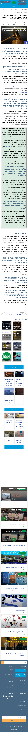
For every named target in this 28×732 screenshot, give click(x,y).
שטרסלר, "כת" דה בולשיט (20, 504)
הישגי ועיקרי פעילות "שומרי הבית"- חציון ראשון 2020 (15, 567)
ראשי (26, 9)
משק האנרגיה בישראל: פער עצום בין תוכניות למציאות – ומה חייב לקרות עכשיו (19, 424)
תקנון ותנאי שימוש (14, 729)
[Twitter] (9, 696)
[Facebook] (12, 696)
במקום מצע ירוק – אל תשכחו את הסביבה (17, 524)
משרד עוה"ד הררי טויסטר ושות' (11, 87)
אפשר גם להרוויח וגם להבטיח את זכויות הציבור (19, 440)
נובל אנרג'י (7, 146)
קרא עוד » (23, 505)
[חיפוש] (2, 662)
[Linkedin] (7, 699)
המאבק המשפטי (13, 9)
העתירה (25, 92)
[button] (26, 42)
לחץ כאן (17, 304)
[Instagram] (3, 696)
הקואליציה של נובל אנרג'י (20, 610)
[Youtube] (6, 696)
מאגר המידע (21, 9)
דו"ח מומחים (20, 148)
